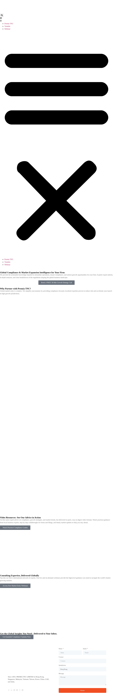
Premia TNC (8, 24)
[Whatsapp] (22, 690)
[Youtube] (20, 690)
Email (85, 649)
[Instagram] (14, 690)
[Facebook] (9, 690)
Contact (61, 657)
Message (61, 673)
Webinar (7, 29)
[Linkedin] (11, 690)
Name (60, 649)
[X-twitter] (17, 690)
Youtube (7, 26)
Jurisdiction (62, 665)
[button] (2, 15)
